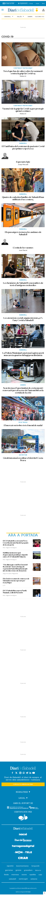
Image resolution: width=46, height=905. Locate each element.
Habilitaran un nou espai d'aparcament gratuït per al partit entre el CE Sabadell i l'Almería (15, 555)
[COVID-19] (23, 10)
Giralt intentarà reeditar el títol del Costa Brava (23, 459)
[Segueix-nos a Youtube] (33, 772)
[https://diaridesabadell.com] (23, 828)
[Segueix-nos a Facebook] (12, 772)
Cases (37, 3)
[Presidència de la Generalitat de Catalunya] (17, 807)
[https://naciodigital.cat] (23, 834)
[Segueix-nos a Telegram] (27, 772)
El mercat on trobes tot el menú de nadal (23, 425)
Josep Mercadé (23, 164)
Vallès (20, 16)
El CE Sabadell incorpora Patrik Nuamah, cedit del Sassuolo (15, 592)
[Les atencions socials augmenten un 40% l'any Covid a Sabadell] (23, 301)
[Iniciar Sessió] (43, 10)
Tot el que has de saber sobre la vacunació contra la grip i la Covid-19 (23, 72)
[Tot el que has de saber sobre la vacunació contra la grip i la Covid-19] (23, 54)
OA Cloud (27, 891)
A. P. (4, 585)
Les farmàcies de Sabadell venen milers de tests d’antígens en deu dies (23, 284)
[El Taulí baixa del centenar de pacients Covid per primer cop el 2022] (23, 129)
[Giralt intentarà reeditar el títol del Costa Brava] (23, 441)
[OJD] (23, 817)
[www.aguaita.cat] (10, 866)
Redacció (23, 76)
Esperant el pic (23, 162)
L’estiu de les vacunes (23, 247)
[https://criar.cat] (23, 858)
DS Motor (23, 455)
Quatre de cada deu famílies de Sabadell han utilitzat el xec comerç (23, 198)
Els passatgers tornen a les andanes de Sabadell (23, 233)
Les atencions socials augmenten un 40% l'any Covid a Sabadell (23, 319)
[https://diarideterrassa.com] (23, 840)
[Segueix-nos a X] (16, 772)
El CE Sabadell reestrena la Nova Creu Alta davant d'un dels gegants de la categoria (15, 543)
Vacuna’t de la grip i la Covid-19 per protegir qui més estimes (23, 109)
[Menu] (2, 10)
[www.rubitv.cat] (40, 875)
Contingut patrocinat (23, 68)
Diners (30, 16)
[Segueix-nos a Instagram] (20, 772)
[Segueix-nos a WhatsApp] (24, 773)
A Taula (31, 3)
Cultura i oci (39, 16)
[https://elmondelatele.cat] (23, 852)
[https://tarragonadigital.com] (23, 846)
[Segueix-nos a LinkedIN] (30, 773)
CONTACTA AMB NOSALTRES (23, 784)
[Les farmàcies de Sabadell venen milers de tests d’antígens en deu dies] (23, 266)
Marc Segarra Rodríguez (10, 547)
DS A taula (23, 422)
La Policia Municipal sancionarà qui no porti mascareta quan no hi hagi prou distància (23, 354)
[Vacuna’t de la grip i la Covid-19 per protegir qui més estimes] (23, 92)
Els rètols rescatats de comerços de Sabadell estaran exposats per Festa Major (16, 581)
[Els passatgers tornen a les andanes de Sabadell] (23, 215)
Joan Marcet (23, 250)
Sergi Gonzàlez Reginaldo (10, 573)
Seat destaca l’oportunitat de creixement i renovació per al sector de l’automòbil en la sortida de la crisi (23, 390)
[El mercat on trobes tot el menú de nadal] (23, 408)
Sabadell (9, 16)
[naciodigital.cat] (22, 866)
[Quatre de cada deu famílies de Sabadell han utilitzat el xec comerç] (23, 180)
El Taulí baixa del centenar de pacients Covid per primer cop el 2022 (23, 147)
